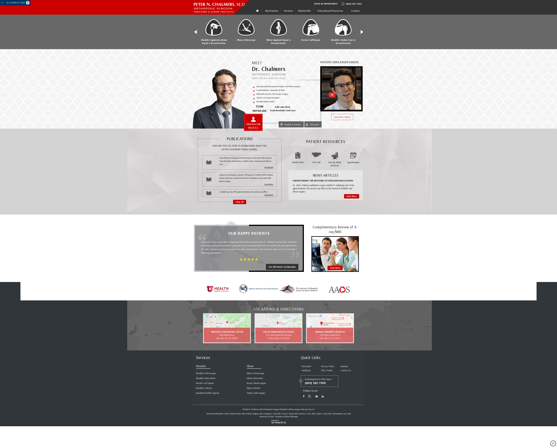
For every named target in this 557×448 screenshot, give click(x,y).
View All (239, 202)
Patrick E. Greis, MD (307, 413)
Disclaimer (306, 366)
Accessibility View (16, 2)
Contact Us (345, 370)
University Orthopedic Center (217, 413)
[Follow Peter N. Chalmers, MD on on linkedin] (323, 397)
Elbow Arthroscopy (246, 40)
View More (351, 196)
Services (288, 10)
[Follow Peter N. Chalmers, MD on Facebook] (304, 397)
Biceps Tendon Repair (256, 383)
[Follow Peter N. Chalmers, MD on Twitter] (310, 397)
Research (314, 124)
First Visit (316, 162)
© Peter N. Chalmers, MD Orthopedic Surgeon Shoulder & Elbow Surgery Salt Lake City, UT (278, 409)
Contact (355, 10)
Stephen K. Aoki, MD (272, 413)
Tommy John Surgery (256, 393)
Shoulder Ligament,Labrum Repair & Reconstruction (214, 42)
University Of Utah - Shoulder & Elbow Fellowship (278, 416)
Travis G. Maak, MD (290, 413)
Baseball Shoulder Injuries (207, 393)
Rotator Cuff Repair (310, 40)
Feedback (306, 370)
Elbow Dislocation (255, 378)
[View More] (335, 253)
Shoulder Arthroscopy (206, 373)
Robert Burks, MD (238, 413)
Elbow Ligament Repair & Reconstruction (278, 42)
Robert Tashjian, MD (254, 413)
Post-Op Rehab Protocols (334, 164)
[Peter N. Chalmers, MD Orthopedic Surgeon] (222, 7)
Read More (269, 167)
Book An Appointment (326, 3)
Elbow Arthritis (253, 388)
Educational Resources (330, 10)
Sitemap (344, 366)
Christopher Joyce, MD (342, 413)
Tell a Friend (326, 370)
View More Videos (342, 117)
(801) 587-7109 (353, 3)
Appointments (353, 162)
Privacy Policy (327, 366)
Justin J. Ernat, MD (324, 413)
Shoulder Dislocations (206, 378)
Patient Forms (298, 162)
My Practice (271, 10)
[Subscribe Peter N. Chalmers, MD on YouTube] (316, 397)
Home (257, 11)
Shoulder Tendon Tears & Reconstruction (343, 42)
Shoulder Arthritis (204, 388)
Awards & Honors (292, 124)
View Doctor (253, 126)
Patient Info (304, 10)
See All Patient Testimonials (282, 266)
